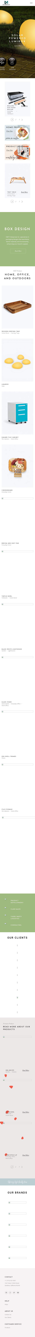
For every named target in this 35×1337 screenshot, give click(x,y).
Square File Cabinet (10, 437)
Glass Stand (7, 702)
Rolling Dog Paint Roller (11, 107)
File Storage (7, 809)
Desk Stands (5, 703)
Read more (24, 106)
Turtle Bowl (7, 596)
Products (7, 1327)
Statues (14, 1072)
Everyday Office (15, 703)
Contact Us (8, 1314)
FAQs (6, 1304)
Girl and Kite (10, 1070)
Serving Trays (11, 195)
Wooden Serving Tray (11, 331)
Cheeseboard (7, 490)
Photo (3, 758)
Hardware (10, 113)
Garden (4, 650)
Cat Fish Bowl (10, 1112)
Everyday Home (10, 112)
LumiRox (5, 384)
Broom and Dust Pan (10, 543)
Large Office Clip (11, 1155)
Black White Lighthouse (12, 649)
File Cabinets (5, 439)
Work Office (14, 439)
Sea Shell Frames (9, 756)
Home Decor (11, 193)
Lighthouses (11, 650)
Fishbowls (4, 597)
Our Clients (8, 1317)
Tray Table (11, 192)
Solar (3, 386)
